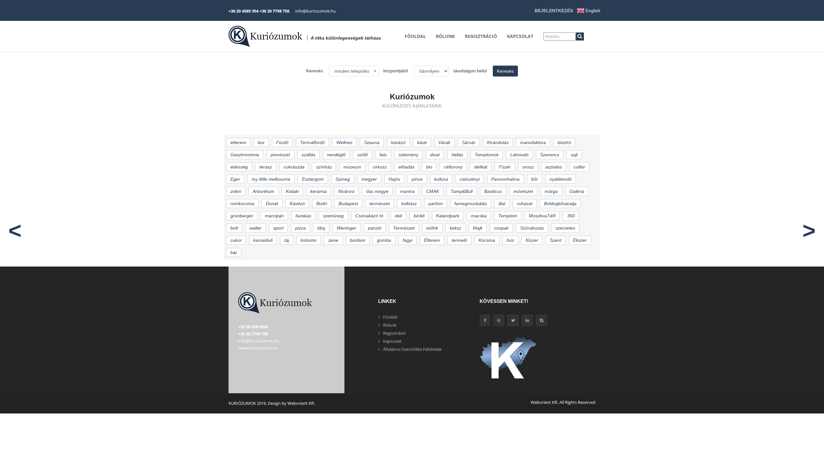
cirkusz (380, 166)
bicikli (419, 215)
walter (255, 228)
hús (510, 240)
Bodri (321, 203)
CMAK (432, 191)
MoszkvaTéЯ (542, 215)
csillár (579, 166)
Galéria (576, 191)
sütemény (408, 154)
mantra (407, 191)
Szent (555, 240)
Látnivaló (519, 154)
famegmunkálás (470, 203)
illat (502, 203)
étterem (238, 142)
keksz (455, 228)
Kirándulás (498, 142)
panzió (374, 228)
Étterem (432, 240)
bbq (321, 228)
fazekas (303, 215)
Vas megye (377, 191)
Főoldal (415, 36)
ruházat (524, 203)
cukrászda (294, 166)
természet (380, 203)
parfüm (435, 203)
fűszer (532, 240)
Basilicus (493, 191)
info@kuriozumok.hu (315, 11)
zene (333, 240)
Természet (404, 228)
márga (551, 191)
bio (429, 166)
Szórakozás (532, 228)
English (592, 10)
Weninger (346, 228)
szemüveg (333, 215)
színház (324, 166)
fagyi (407, 240)
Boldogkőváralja (560, 203)
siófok (432, 228)
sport (278, 228)
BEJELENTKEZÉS (554, 10)
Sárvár (468, 142)
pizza (300, 228)
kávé (422, 142)
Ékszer (580, 240)
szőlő (362, 154)
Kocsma (487, 240)
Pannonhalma (505, 179)
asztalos (553, 166)
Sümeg (342, 179)
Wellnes (344, 142)
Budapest (348, 203)
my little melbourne (271, 179)
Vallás (457, 154)
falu (383, 154)
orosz (528, 166)
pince (417, 179)
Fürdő (282, 142)
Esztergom (313, 179)
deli (398, 215)
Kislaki (292, 191)
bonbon (357, 240)
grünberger (241, 215)
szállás (308, 154)
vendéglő (336, 154)
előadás (406, 166)
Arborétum (263, 191)
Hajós (394, 179)
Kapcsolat (520, 36)
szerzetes (565, 228)
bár (233, 252)
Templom (507, 215)
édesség (239, 166)
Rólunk (445, 36)
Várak (444, 142)
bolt (234, 228)
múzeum (352, 166)
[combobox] (354, 71)
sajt (574, 154)
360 (571, 215)
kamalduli (263, 240)
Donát (272, 203)
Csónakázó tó (369, 215)
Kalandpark (447, 215)
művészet (523, 191)
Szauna (371, 142)
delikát (480, 166)
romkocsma (242, 203)
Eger (235, 179)
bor (261, 142)
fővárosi (346, 191)
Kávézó (297, 203)
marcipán (274, 215)
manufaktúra (533, 142)
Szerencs (549, 154)
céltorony (453, 166)
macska (479, 215)
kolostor (309, 240)
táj (286, 240)
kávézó (398, 142)
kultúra (441, 179)
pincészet (280, 154)
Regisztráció (481, 36)
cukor (236, 240)
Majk (477, 228)
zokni (235, 191)
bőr (534, 179)
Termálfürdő (312, 142)
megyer (369, 179)
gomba (384, 240)
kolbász (409, 203)
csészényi (470, 179)
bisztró (564, 142)
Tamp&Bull (462, 191)
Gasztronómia (244, 154)
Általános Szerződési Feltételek (412, 349)
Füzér (505, 166)
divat (435, 154)
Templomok (487, 154)
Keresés (505, 71)
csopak (501, 228)
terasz (265, 166)
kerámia (318, 191)
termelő (459, 240)
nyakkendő (560, 179)
